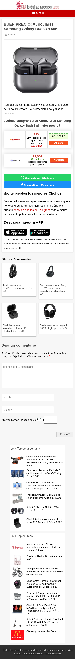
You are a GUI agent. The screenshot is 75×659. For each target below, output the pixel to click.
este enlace (36, 145)
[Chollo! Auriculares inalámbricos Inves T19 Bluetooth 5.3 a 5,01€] (12, 318)
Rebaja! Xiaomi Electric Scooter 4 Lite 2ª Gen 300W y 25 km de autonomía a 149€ (44, 622)
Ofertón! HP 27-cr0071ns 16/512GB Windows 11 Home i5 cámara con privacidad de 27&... (44, 485)
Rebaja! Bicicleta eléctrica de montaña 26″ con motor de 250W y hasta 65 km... (44, 571)
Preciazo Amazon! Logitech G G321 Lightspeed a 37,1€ (54, 327)
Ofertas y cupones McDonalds (43, 631)
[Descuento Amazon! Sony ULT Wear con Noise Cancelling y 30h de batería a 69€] (49, 278)
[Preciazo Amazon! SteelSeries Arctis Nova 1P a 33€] (12, 278)
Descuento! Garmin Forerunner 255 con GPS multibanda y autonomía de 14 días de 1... (43, 583)
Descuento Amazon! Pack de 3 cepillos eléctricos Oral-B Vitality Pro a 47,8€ (43, 473)
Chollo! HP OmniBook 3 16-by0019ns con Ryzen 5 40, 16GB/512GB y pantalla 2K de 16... (42, 610)
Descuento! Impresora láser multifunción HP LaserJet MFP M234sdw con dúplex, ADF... (43, 596)
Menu (40, 13)
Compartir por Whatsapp (37, 177)
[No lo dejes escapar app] (15, 235)
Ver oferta (58, 143)
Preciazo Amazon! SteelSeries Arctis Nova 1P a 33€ (17, 288)
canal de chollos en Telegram (32, 210)
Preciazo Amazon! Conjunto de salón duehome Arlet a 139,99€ (43, 496)
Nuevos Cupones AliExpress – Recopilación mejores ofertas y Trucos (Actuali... (43, 547)
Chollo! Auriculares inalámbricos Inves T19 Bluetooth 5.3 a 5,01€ (14, 328)
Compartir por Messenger (37, 184)
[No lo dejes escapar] (37, 8)
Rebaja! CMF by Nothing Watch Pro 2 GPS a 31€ (43, 508)
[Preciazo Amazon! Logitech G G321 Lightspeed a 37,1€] (49, 318)
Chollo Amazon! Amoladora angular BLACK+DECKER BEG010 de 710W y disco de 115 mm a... (44, 461)
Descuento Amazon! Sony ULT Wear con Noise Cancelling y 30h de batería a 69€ (54, 289)
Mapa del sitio (53, 653)
